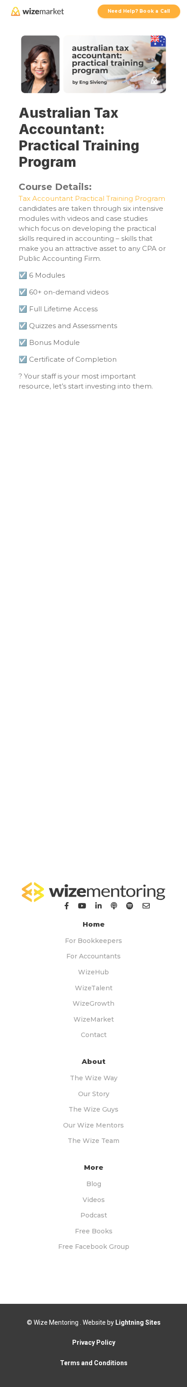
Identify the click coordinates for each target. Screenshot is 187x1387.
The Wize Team (93, 1141)
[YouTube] (82, 905)
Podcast (93, 1215)
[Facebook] (66, 905)
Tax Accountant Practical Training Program (92, 198)
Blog (93, 1184)
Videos (94, 1200)
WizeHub (93, 972)
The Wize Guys (93, 1109)
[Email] (146, 905)
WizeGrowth (93, 1003)
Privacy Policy (93, 1342)
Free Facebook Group (93, 1246)
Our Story (93, 1094)
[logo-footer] (93, 892)
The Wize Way (94, 1078)
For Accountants (93, 956)
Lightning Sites (138, 1322)
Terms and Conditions (94, 1363)
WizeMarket (94, 1019)
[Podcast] (114, 905)
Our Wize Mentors (93, 1125)
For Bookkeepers (93, 941)
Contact (94, 1035)
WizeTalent (94, 988)
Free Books (94, 1231)
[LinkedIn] (98, 905)
